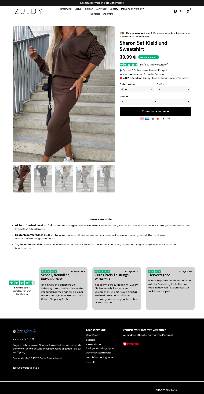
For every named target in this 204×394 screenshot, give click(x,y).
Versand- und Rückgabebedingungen (100, 346)
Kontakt (95, 13)
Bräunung (66, 8)
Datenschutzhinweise (99, 352)
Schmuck (101, 8)
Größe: (162, 84)
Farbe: (127, 84)
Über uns (108, 13)
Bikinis (78, 8)
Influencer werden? (132, 8)
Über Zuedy (93, 335)
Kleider (89, 8)
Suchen (90, 339)
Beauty (114, 8)
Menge (124, 96)
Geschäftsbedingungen (100, 357)
